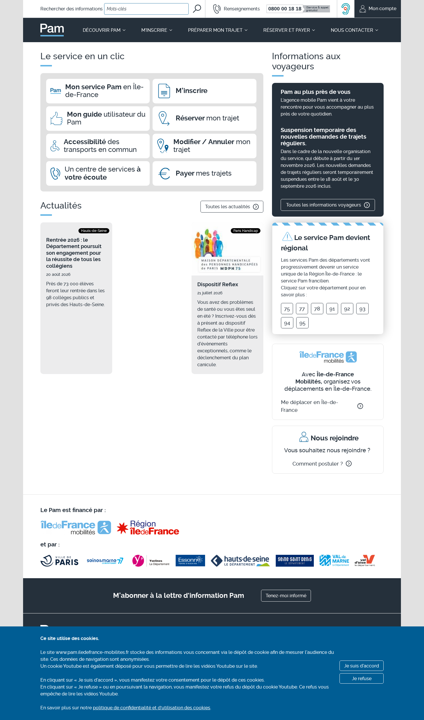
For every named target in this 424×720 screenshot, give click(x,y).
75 (287, 309)
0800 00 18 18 (284, 9)
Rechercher (71, 9)
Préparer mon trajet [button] (215, 30)
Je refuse (362, 678)
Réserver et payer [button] (286, 30)
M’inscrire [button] (154, 30)
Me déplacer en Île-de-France (309, 406)
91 (332, 309)
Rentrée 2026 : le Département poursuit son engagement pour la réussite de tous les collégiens (74, 253)
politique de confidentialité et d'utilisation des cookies (151, 707)
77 (302, 309)
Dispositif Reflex (217, 284)
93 (362, 309)
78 (317, 309)
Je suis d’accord (361, 666)
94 (287, 323)
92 (347, 309)
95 (302, 323)
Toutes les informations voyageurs (323, 205)
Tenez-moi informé (286, 595)
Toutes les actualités (227, 206)
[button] (232, 9)
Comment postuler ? (317, 464)
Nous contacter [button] (352, 30)
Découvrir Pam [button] (102, 30)
